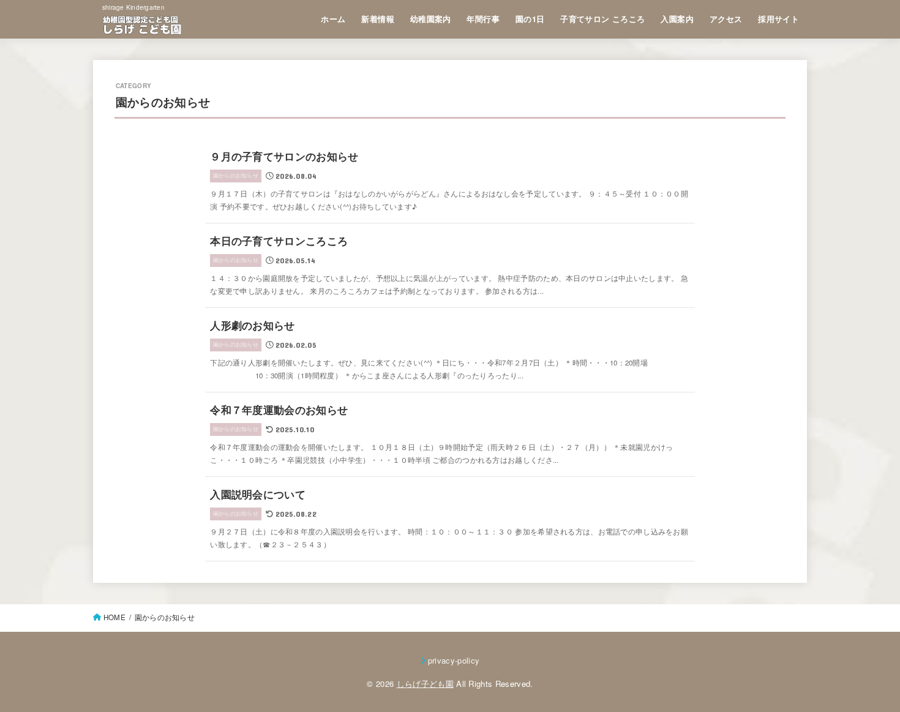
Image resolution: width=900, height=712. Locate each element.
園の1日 (530, 18)
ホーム (333, 18)
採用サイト (778, 18)
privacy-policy (454, 660)
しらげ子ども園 (425, 683)
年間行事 (483, 18)
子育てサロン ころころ (602, 18)
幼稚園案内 (430, 18)
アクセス (726, 18)
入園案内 (677, 18)
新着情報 (377, 18)
